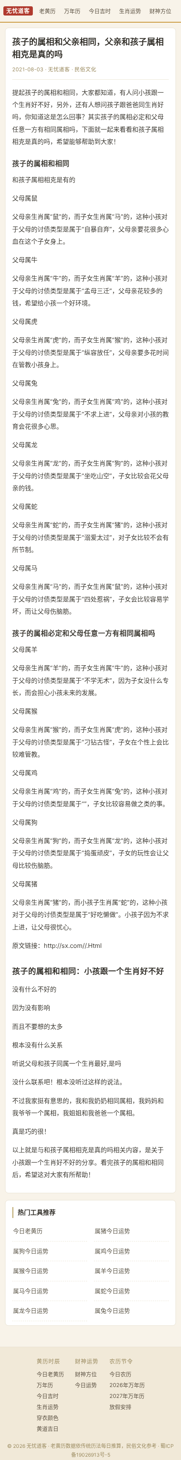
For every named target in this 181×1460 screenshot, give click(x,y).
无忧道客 (18, 11)
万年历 (72, 11)
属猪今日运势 (112, 1230)
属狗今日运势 (30, 1250)
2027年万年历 (126, 1395)
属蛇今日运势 (112, 1290)
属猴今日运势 (30, 1270)
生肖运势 (130, 11)
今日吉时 (100, 11)
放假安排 (120, 1406)
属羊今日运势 (112, 1270)
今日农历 (120, 1374)
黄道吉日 (48, 1428)
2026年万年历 (127, 1385)
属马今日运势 (30, 1290)
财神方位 (160, 11)
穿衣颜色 (48, 1417)
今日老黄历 (28, 1230)
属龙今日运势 (30, 1310)
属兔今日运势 (112, 1310)
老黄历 (47, 11)
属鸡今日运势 (112, 1250)
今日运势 (86, 1385)
